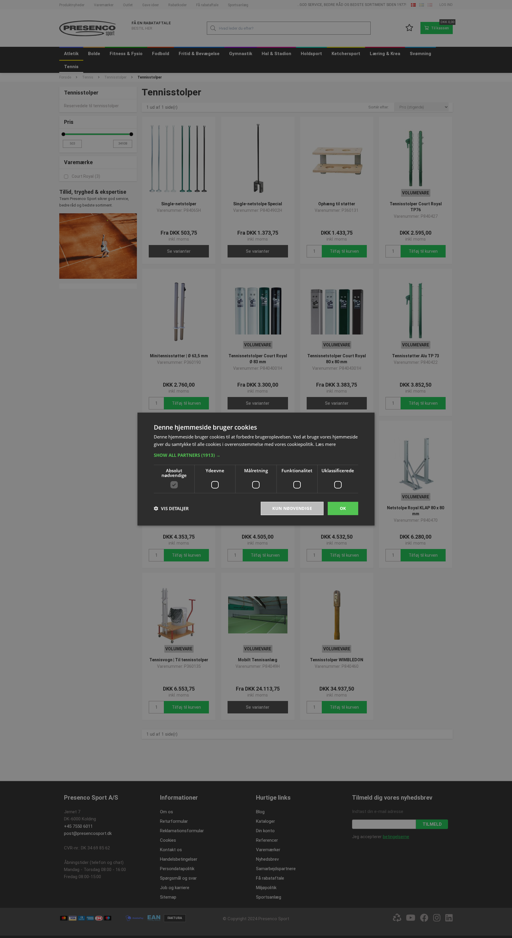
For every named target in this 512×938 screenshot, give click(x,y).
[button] (256, 455)
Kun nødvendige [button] (292, 508)
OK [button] (343, 508)
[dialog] (256, 469)
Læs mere (326, 444)
